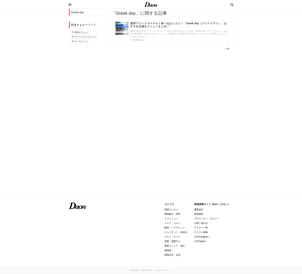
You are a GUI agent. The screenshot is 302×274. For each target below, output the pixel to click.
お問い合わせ (201, 223)
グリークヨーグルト (85, 36)
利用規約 (198, 213)
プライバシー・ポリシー (206, 218)
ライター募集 (201, 232)
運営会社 (198, 209)
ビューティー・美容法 (175, 232)
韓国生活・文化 (172, 254)
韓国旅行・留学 (172, 213)
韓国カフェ (81, 32)
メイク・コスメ (172, 223)
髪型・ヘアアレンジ (174, 227)
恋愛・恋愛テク (172, 241)
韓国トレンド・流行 (174, 245)
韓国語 (167, 250)
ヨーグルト (81, 41)
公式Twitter (199, 241)
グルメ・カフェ (172, 236)
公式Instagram (201, 236)
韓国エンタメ (171, 209)
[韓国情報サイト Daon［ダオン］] (150, 4)
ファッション (171, 218)
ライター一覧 (201, 227)
